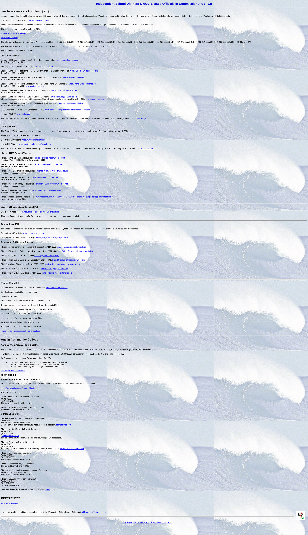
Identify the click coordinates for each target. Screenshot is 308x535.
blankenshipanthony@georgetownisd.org (62, 264)
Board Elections (147, 148)
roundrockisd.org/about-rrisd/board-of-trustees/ (20, 331)
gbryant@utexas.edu (10, 436)
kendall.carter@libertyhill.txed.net (48, 164)
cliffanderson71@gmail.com (94, 512)
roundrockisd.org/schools (56, 288)
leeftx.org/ (141, 118)
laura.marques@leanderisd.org (64, 97)
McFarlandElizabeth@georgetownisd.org (76, 251)
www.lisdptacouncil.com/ (27, 114)
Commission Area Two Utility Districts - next (147, 522)
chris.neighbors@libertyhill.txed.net (50, 158)
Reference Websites (9, 503)
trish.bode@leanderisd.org (68, 60)
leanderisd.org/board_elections (14, 33)
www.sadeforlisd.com (35, 86)
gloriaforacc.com (63, 425)
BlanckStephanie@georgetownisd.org (68, 260)
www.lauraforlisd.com (95, 99)
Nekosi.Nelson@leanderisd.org (64, 90)
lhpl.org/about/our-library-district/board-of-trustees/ (38, 212)
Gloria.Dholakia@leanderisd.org (84, 71)
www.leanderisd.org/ (9, 38)
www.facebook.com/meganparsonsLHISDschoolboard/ (59, 197)
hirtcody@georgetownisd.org (46, 256)
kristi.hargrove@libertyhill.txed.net (47, 190)
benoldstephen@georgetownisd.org (57, 273)
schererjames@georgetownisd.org (71, 247)
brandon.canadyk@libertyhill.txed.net (52, 184)
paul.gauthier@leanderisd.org (71, 103)
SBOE (47, 490)
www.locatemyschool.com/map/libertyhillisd (37, 144)
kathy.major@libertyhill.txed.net (45, 177)
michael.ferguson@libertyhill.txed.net (52, 171)
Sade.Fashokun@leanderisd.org (82, 84)
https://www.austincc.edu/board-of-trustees (19, 388)
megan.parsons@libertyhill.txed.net (98, 197)
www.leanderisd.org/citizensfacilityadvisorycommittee (67, 110)
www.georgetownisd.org (33, 233)
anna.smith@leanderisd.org (73, 77)
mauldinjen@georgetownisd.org (54, 269)
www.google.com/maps (39, 20)
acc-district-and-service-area (13, 371)
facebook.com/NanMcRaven (72, 449)
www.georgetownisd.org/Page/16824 (52, 237)
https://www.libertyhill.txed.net (34, 140)
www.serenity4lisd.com (43, 67)
